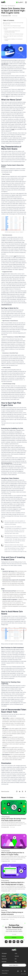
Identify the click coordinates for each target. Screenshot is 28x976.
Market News (4, 910)
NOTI (2, 5)
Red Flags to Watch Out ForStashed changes (13, 34)
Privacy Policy (4, 973)
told (15, 256)
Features (17, 956)
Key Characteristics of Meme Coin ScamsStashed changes (14, 28)
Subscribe (14, 937)
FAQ (15, 958)
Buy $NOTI (20, 2)
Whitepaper (4, 953)
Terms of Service (5, 970)
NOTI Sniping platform (6, 462)
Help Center (4, 958)
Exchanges (4, 961)
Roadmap (4, 956)
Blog (6, 5)
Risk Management (11, 5)
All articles (22, 797)
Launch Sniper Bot (13, 965)
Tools (16, 953)
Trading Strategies (5, 816)
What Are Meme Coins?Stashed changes (12, 25)
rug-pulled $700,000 (6, 304)
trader (12, 129)
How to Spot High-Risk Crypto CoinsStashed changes (13, 36)
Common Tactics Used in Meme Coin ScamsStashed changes (12, 31)
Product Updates (5, 880)
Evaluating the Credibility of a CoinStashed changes (13, 40)
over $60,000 (4, 63)
